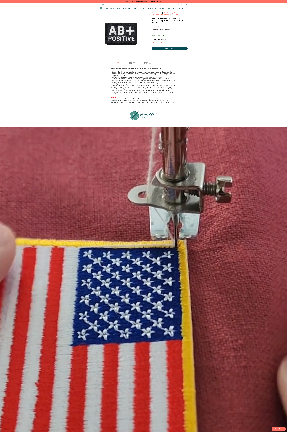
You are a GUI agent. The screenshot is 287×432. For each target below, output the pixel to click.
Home (153, 13)
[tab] (117, 63)
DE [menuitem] (187, 4)
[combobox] (120, 4)
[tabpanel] (143, 84)
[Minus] (154, 42)
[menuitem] (179, 4)
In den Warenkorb (170, 48)
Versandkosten (166, 29)
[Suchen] (142, 4)
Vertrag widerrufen (278, 429)
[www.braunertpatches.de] (100, 8)
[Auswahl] (162, 42)
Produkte (159, 13)
